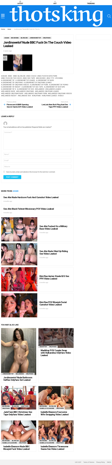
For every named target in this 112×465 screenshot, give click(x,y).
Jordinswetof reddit (11, 87)
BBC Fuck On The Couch (12, 78)
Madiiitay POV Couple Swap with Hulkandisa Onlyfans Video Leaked (56, 353)
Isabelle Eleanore (47, 408)
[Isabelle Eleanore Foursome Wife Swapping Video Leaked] (56, 398)
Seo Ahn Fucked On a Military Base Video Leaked (53, 227)
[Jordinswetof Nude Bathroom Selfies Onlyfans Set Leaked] (18, 351)
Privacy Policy (100, 462)
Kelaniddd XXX (25, 96)
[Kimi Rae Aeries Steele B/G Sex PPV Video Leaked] (19, 279)
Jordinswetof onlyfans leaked (38, 82)
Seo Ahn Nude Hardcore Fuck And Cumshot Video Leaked (31, 197)
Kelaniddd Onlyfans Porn (36, 93)
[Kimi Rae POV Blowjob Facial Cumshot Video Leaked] (19, 305)
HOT (55, 3)
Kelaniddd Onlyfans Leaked (47, 91)
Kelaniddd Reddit (9, 96)
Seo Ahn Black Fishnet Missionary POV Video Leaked (28, 209)
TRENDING (91, 3)
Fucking (59, 78)
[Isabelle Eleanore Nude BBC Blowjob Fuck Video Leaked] (18, 432)
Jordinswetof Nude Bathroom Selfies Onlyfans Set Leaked (17, 378)
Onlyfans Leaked (50, 96)
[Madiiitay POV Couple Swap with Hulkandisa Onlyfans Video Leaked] (56, 338)
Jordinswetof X (9, 89)
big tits (51, 78)
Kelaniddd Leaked (53, 89)
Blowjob (15, 406)
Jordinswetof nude (45, 80)
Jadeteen (24, 406)
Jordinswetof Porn (39, 85)
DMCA (109, 462)
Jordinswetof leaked (26, 80)
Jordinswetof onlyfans (12, 82)
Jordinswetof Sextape (55, 87)
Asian (15, 191)
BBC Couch (31, 76)
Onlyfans (29, 374)
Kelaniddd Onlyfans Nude (13, 93)
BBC (10, 76)
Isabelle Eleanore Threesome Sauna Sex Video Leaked (54, 447)
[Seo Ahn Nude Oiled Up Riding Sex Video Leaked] (19, 254)
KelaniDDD (40, 89)
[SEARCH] (109, 16)
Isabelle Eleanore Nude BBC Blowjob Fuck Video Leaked (16, 447)
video (61, 96)
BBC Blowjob (19, 76)
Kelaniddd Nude (8, 91)
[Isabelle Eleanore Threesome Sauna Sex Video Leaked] (56, 432)
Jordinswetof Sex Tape (33, 87)
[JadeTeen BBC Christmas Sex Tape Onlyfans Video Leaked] (18, 398)
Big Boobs (41, 78)
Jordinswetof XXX (26, 89)
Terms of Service (88, 462)
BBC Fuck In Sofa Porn (47, 76)
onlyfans (37, 96)
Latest (20, 3)
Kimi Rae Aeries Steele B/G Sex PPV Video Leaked (54, 277)
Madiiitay (43, 347)
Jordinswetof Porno (59, 85)
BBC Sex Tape (29, 78)
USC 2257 (78, 462)
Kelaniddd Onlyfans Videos (60, 93)
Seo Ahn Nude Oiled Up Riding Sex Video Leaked (53, 252)
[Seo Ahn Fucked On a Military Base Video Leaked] (19, 229)
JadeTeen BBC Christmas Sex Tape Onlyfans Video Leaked (17, 413)
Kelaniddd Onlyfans (25, 91)
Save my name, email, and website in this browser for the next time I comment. (30, 172)
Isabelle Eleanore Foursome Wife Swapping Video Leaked (54, 413)
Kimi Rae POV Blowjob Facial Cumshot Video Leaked (53, 303)
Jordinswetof (8, 80)
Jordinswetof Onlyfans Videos (15, 85)
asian (4, 76)
